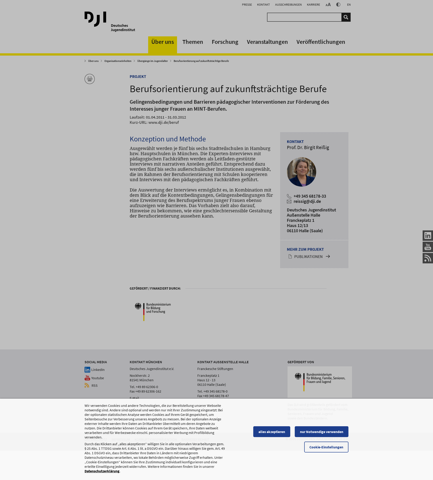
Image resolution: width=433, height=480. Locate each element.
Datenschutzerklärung (102, 471)
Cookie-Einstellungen (326, 447)
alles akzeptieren (271, 431)
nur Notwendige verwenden (321, 431)
